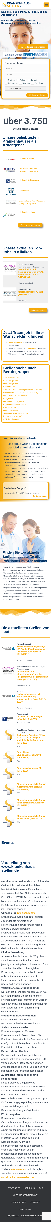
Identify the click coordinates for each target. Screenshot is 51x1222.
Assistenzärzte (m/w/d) (12, 378)
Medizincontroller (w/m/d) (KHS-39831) (30, 293)
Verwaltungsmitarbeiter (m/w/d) (16, 413)
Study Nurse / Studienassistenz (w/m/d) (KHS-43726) (29, 755)
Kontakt (35, 1202)
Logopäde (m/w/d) (10, 410)
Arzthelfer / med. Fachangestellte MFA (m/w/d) (22, 390)
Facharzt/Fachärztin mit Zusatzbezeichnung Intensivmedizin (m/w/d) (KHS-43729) (31, 698)
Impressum (25, 1209)
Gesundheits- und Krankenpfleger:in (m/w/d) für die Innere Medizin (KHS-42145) (31, 273)
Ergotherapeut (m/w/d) (12, 416)
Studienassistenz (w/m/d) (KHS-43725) (29, 769)
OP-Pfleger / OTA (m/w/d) (13, 401)
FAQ (41, 1188)
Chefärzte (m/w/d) (10, 387)
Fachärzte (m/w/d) (10, 381)
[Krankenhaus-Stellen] (17, 4)
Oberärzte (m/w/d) (10, 384)
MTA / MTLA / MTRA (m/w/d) (15, 395)
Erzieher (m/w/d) (10, 407)
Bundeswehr (24, 190)
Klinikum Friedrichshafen (29, 180)
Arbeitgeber (32, 348)
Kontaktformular (40, 496)
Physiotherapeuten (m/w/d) (14, 404)
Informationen (19, 1169)
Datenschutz (19, 1202)
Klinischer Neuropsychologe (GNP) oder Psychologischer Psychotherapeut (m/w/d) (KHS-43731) (31, 650)
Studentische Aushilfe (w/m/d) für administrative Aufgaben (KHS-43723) (31, 802)
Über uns (29, 1188)
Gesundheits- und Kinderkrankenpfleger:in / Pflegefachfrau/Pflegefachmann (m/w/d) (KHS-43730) (32, 675)
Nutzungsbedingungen (25, 1195)
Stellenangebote (15, 342)
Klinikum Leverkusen (27, 212)
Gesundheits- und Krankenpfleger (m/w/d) (20, 392)
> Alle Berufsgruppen (12, 419)
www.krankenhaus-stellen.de (17, 1177)
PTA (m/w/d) (8, 398)
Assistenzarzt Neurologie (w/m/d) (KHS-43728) (29, 717)
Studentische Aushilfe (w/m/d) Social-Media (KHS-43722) (31, 817)
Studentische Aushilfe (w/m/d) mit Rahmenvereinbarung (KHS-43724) (31, 787)
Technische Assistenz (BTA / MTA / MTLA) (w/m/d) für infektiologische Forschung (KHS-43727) (31, 739)
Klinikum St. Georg (26, 158)
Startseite (14, 1188)
